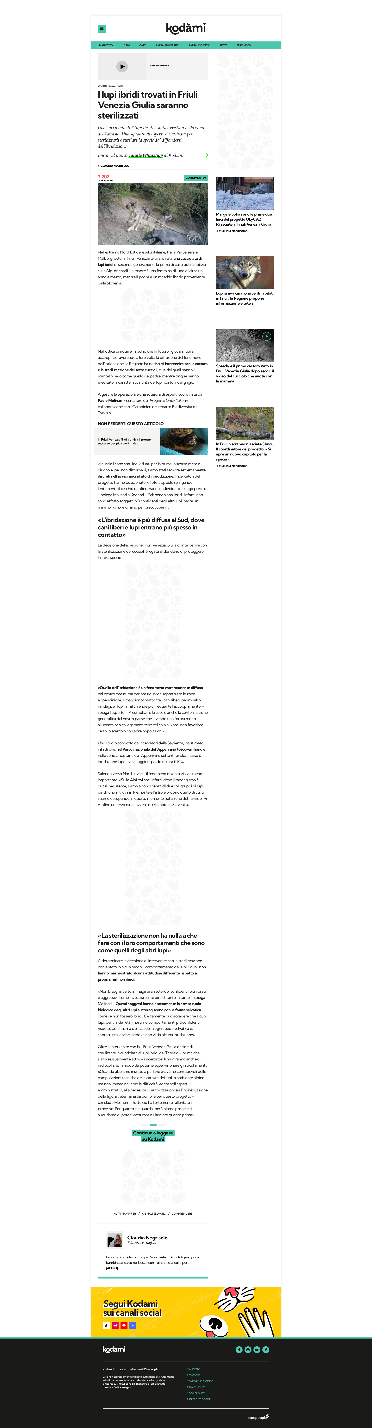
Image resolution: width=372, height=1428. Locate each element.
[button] (106, 1325)
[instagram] (248, 1349)
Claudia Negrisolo (147, 1237)
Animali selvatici (199, 45)
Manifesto (106, 45)
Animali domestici (167, 45)
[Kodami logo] (186, 29)
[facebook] (265, 1349)
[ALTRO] (112, 1268)
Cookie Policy (196, 1393)
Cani (127, 45)
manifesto (193, 1369)
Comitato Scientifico (200, 1381)
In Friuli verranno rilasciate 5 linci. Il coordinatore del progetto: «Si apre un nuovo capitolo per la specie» (244, 451)
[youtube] (256, 1349)
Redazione (193, 1375)
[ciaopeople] (258, 1417)
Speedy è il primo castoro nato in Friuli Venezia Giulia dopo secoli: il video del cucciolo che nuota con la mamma (245, 373)
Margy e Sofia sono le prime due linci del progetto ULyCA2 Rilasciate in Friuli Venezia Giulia (244, 219)
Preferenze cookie (199, 1399)
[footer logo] (139, 1350)
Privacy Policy (196, 1387)
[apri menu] (102, 29)
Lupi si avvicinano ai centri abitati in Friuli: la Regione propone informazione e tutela (245, 298)
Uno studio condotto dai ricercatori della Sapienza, (141, 743)
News (223, 45)
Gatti (142, 45)
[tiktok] (239, 1349)
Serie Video (244, 45)
